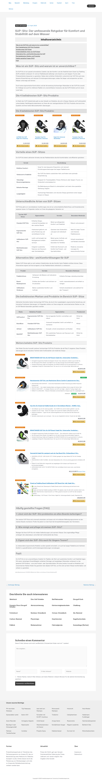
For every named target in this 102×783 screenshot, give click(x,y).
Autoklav (24, 731)
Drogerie (35, 3)
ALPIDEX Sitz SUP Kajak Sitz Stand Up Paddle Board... (22, 137)
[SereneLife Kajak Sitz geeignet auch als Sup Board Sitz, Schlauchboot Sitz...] (23, 458)
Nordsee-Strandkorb (38, 613)
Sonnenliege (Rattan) (81, 625)
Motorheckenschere (88, 731)
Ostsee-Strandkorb (59, 613)
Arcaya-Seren (56, 721)
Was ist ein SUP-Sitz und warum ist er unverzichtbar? (32, 45)
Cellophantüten (72, 715)
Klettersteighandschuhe (61, 605)
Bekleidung (26, 3)
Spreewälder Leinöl (12, 715)
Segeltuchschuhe (79, 619)
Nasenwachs (25, 725)
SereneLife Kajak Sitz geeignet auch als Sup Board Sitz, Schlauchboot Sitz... (54, 453)
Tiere (73, 3)
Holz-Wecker (86, 709)
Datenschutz (78, 754)
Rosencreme (71, 721)
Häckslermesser (57, 731)
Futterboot (14, 613)
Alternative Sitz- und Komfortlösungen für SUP (30, 54)
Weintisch (13, 599)
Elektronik (43, 3)
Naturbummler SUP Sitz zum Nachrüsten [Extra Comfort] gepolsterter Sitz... (55, 380)
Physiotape (35, 619)
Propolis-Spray (41, 731)
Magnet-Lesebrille (72, 725)
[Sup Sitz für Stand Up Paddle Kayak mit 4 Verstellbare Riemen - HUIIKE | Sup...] (23, 411)
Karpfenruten (57, 619)
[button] (91, 6)
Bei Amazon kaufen (23, 146)
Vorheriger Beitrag (12, 585)
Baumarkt (17, 3)
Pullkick (12, 625)
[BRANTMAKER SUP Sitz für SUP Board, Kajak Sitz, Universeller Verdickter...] (23, 363)
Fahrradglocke (57, 625)
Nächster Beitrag (89, 585)
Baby (10, 3)
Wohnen (11, 9)
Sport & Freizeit (21, 26)
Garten (51, 3)
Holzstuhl (70, 709)
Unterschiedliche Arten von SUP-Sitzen (28, 52)
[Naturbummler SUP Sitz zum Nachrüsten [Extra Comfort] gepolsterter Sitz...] (23, 386)
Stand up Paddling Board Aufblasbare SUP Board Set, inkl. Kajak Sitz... (52, 483)
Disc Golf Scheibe (37, 599)
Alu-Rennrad (77, 613)
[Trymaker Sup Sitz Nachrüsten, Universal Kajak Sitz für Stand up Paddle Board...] (41, 126)
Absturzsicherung (37, 605)
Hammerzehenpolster (89, 721)
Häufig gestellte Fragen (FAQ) (25, 58)
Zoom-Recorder (11, 721)
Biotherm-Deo (86, 725)
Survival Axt (71, 731)
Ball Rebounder (57, 599)
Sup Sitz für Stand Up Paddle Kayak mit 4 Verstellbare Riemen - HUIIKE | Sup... (55, 406)
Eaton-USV (24, 715)
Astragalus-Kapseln (27, 721)
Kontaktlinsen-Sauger (58, 725)
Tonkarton (55, 715)
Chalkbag (76, 605)
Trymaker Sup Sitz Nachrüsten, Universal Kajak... (41, 137)
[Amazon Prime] (81, 471)
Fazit (17, 60)
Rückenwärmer (36, 625)
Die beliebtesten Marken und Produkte (28, 56)
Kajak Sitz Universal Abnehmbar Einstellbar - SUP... (59, 137)
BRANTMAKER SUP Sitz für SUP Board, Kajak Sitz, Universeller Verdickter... (54, 358)
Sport (66, 3)
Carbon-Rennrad (16, 619)
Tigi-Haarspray (26, 709)
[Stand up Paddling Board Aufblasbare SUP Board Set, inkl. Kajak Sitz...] (23, 488)
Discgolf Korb (78, 599)
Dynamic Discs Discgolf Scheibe (18, 606)
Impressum (77, 752)
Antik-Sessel (40, 721)
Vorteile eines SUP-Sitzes (24, 49)
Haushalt (59, 3)
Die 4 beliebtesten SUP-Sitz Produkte (28, 47)
